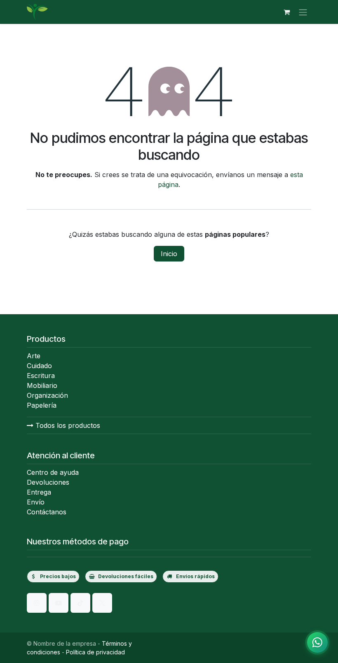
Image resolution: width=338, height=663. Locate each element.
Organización (47, 395)
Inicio (169, 254)
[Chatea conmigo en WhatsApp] (317, 642)
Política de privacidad (95, 652)
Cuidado (39, 366)
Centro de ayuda (53, 472)
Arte (33, 356)
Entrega (39, 492)
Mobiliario (42, 385)
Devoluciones (48, 482)
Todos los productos (66, 425)
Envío (36, 502)
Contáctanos (46, 512)
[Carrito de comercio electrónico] (286, 12)
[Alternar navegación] (303, 12)
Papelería (41, 405)
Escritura (41, 375)
